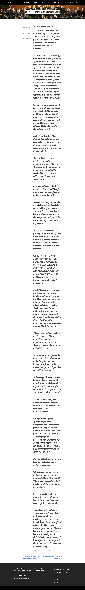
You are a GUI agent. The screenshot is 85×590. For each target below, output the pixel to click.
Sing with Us (36, 2)
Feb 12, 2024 (56, 576)
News (17, 2)
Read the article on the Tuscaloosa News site (43, 550)
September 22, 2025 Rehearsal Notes (61, 569)
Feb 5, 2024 (56, 579)
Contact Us (53, 2)
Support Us (44, 2)
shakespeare (26, 37)
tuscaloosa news (27, 39)
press (28, 35)
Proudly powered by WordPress (37, 587)
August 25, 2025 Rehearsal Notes (61, 572)
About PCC (10, 2)
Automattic (51, 587)
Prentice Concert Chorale (42, 12)
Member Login (73, 2)
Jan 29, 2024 (56, 582)
